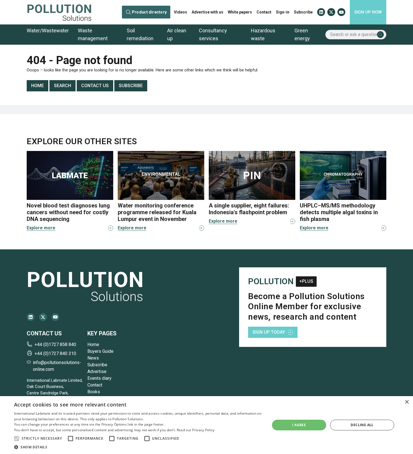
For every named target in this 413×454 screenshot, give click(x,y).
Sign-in (282, 12)
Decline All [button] (362, 425)
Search (62, 85)
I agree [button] (299, 425)
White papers (240, 12)
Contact (264, 12)
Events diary (99, 378)
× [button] (407, 402)
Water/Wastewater (48, 30)
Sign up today (269, 332)
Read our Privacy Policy (196, 430)
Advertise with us (207, 12)
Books (93, 391)
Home (37, 85)
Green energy (302, 34)
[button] (16, 438)
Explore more (41, 228)
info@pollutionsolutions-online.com (57, 366)
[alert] (206, 425)
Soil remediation (140, 34)
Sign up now (368, 12)
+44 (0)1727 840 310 (55, 353)
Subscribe (303, 12)
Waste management (93, 34)
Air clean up (176, 34)
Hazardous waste (263, 34)
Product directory (149, 12)
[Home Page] (59, 12)
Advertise (96, 371)
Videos (180, 12)
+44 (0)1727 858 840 (55, 344)
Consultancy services (213, 34)
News (93, 358)
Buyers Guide (100, 351)
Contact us (95, 85)
